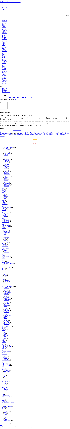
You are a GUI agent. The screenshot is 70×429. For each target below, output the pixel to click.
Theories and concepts (54, 132)
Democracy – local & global (6, 207)
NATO (4, 134)
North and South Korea (7, 337)
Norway (3, 249)
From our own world (5, 222)
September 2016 (4, 33)
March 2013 (4, 69)
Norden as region (4, 386)
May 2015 (3, 46)
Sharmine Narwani (7, 183)
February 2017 (4, 28)
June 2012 (3, 76)
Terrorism (3, 268)
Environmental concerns (6, 212)
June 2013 (3, 66)
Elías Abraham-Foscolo (7, 159)
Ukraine (59, 132)
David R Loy (6, 157)
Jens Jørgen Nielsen (7, 307)
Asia (3, 192)
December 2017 (4, 20)
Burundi (3, 202)
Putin (20, 134)
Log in (1, 425)
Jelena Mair (6, 168)
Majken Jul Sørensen (7, 174)
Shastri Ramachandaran (7, 184)
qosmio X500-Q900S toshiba (29, 427)
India (5, 195)
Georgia (3, 223)
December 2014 (4, 51)
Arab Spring (6, 234)
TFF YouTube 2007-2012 (6, 92)
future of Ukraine (61, 133)
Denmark (3, 208)
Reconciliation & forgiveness (29, 132)
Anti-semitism (4, 190)
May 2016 (3, 36)
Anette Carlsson (6, 149)
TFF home (3, 89)
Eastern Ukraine (48, 133)
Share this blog (2, 136)
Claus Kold (6, 155)
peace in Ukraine (16, 134)
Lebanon (5, 238)
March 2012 (4, 79)
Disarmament (4, 210)
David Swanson (6, 158)
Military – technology (5, 242)
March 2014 (4, 58)
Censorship (4, 203)
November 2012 (4, 72)
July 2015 (3, 45)
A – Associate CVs (7, 148)
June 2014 (3, 56)
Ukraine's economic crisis (49, 134)
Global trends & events (5, 225)
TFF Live (3, 269)
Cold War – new (4, 343)
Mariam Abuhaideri (7, 313)
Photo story (4, 254)
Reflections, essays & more (6, 398)
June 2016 (3, 35)
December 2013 (4, 61)
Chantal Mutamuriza (7, 154)
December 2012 (4, 71)
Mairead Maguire (6, 173)
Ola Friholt (5, 179)
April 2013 (4, 68)
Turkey (3, 276)
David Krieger (6, 295)
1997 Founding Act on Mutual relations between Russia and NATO (28, 133)
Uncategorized (4, 278)
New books (4, 245)
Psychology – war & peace (6, 257)
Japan (5, 197)
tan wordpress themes (16, 427)
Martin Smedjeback (7, 175)
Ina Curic (5, 165)
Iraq (4, 236)
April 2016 (4, 37)
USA (3, 279)
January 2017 (4, 29)
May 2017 (3, 26)
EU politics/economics (26, 131)
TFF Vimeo (4, 91)
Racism (3, 258)
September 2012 (4, 74)
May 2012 (3, 77)
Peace (5, 132)
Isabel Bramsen (6, 166)
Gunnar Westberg (6, 301)
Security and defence (43, 132)
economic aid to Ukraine (55, 133)
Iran (4, 235)
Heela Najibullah (6, 164)
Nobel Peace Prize (5, 246)
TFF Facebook (4, 88)
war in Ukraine (56, 134)
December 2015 (4, 40)
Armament (3, 191)
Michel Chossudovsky (7, 176)
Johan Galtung (6, 169)
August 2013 (4, 64)
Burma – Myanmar (7, 331)
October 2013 (4, 63)
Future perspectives (49, 131)
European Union (4, 215)
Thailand (5, 199)
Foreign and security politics (8, 266)
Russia (35, 132)
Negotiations (67, 131)
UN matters (4, 416)
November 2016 (4, 31)
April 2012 (4, 78)
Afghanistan (4, 188)
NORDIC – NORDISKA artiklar (7, 248)
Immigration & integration (8, 267)
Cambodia (5, 193)
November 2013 (4, 62)
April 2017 (4, 27)
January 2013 (4, 70)
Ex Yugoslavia (36, 131)
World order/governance (7, 133)
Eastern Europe (17, 131)
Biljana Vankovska (7, 289)
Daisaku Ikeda (6, 156)
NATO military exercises (9, 134)
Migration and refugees (5, 380)
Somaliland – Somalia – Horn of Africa (8, 263)
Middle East (4, 233)
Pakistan (3, 392)
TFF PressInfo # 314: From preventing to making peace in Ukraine (16, 97)
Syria (5, 240)
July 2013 (3, 65)
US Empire (63, 132)
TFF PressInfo (49, 132)
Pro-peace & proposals (13, 132)
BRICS (3, 200)
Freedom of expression (5, 221)
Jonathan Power (6, 171)
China (5, 194)
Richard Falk (6, 181)
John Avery (6, 170)
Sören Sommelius (6, 185)
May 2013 (3, 67)
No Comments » (62, 134)
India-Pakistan (6, 196)
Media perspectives (5, 230)
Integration (4, 228)
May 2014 (3, 57)
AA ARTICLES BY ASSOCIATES (7, 147)
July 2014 (3, 55)
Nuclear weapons (5, 250)
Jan (15, 99)
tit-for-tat (39, 134)
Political (8, 132)
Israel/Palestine (6, 237)
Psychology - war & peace (21, 132)
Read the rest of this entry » (17, 130)
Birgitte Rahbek (6, 151)
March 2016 (4, 38)
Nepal (5, 198)
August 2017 (4, 23)
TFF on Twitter (4, 90)
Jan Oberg (54, 131)
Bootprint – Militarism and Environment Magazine (9, 87)
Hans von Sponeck (7, 163)
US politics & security (7, 281)
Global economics (5, 224)
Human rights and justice (6, 226)
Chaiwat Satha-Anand (7, 153)
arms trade (40, 133)
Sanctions (38, 132)
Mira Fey (5, 178)
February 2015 (4, 49)
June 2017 (3, 25)
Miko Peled (6, 177)
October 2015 (4, 42)
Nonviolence (2, 132)
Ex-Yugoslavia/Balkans (42, 131)
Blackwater (44, 133)
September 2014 (4, 53)
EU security (32, 131)
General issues (6, 252)
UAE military (43, 134)
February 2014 (4, 59)
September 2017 (4, 22)
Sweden (3, 404)
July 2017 (3, 24)
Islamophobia (4, 229)
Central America (4, 204)
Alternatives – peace (7, 231)
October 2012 (4, 73)
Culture (3, 205)
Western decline (4, 422)
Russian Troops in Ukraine (34, 134)
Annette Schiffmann (7, 150)
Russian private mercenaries (25, 134)
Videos (3, 282)
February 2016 (4, 39)
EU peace (21, 131)
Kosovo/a (57, 131)
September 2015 (4, 43)
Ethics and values (5, 213)
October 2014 (4, 52)
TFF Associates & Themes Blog (10, 2)
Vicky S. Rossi (6, 325)
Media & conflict (62, 131)
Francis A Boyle (6, 161)
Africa (3, 189)
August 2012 (4, 75)
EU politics (4, 214)
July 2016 (3, 34)
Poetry (3, 255)
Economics (6, 273)
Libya (5, 239)
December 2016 (4, 30)
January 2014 (4, 60)
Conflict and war (12, 131)
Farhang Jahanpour (7, 160)
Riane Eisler (6, 319)
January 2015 (4, 50)
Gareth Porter (6, 162)
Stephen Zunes (6, 186)
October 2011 (4, 83)
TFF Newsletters (4, 270)
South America (4, 264)
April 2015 (4, 47)
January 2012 (4, 81)
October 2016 (4, 32)
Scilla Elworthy (6, 182)
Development (4, 209)
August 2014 (4, 54)
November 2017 (4, 21)
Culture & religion (5, 206)
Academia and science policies (6, 187)
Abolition (5, 251)
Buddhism (3, 201)
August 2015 (4, 44)
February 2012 (4, 80)
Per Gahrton (6, 180)
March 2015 (4, 48)
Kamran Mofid (6, 172)
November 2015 (4, 41)
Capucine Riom (6, 152)
